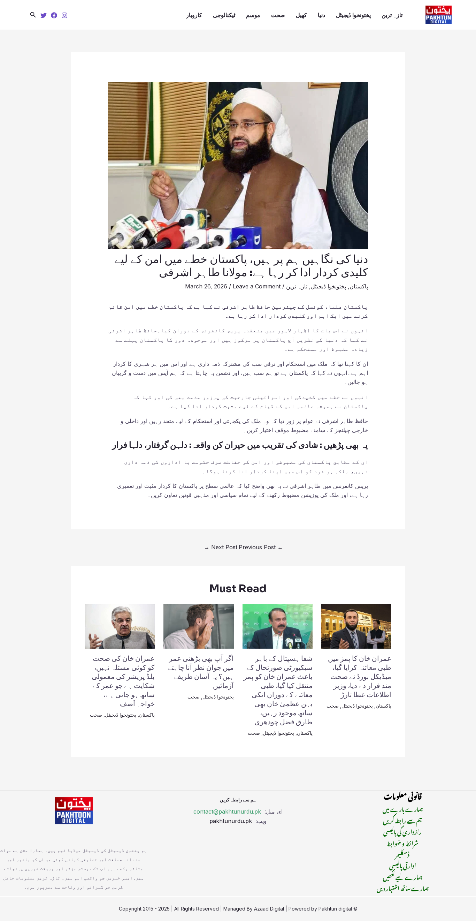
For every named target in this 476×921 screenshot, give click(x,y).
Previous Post (261, 547)
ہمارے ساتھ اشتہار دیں (403, 887)
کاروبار (194, 15)
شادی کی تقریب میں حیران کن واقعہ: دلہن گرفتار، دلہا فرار (215, 445)
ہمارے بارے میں (403, 808)
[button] (33, 14)
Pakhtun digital (335, 909)
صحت (278, 15)
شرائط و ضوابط (402, 843)
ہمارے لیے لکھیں (402, 876)
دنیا (321, 15)
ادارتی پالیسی (402, 865)
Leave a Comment (257, 286)
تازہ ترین (392, 15)
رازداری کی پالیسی (402, 831)
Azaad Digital (269, 909)
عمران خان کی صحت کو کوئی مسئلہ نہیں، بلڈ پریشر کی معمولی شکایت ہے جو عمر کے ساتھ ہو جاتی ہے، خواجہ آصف (123, 681)
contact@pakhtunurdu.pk (227, 811)
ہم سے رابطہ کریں (402, 820)
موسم (253, 15)
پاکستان (359, 286)
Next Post (220, 547)
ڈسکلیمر (402, 854)
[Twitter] (43, 15)
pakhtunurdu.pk (231, 820)
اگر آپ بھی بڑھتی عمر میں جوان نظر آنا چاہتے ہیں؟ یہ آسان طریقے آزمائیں (201, 672)
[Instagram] (64, 15)
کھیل (301, 15)
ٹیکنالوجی (224, 15)
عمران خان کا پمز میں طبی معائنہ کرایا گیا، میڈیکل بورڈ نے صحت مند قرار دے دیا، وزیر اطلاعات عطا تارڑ (359, 676)
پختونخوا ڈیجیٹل (353, 15)
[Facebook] (54, 15)
